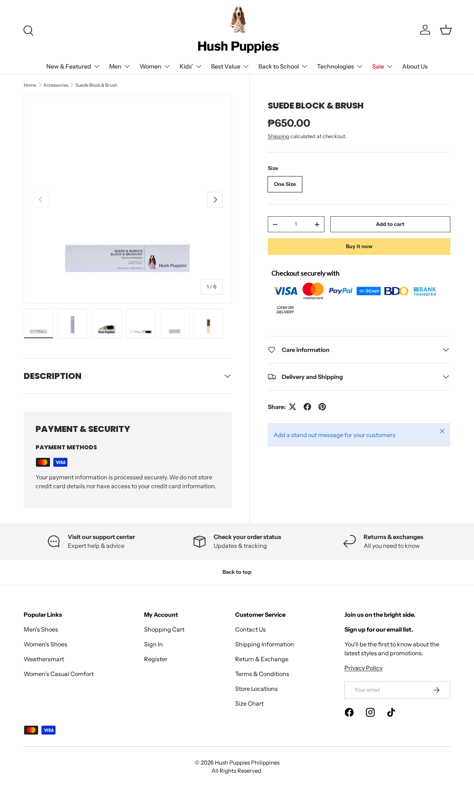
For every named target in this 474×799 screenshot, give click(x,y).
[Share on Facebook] (307, 406)
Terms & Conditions (262, 674)
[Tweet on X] (292, 406)
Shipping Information (264, 644)
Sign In (153, 644)
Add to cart (390, 224)
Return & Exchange (261, 659)
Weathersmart (44, 659)
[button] (446, 29)
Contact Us (250, 629)
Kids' (186, 66)
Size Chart (249, 703)
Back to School (278, 66)
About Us (415, 66)
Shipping (278, 136)
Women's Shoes (45, 644)
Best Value (225, 66)
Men (115, 66)
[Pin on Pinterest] (322, 406)
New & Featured (68, 66)
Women (150, 66)
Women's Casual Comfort (59, 674)
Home (30, 85)
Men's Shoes (41, 629)
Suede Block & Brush (96, 85)
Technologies (335, 66)
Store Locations (256, 688)
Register (155, 659)
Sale (378, 66)
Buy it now (359, 246)
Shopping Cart (164, 629)
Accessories (56, 85)
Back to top (237, 572)
